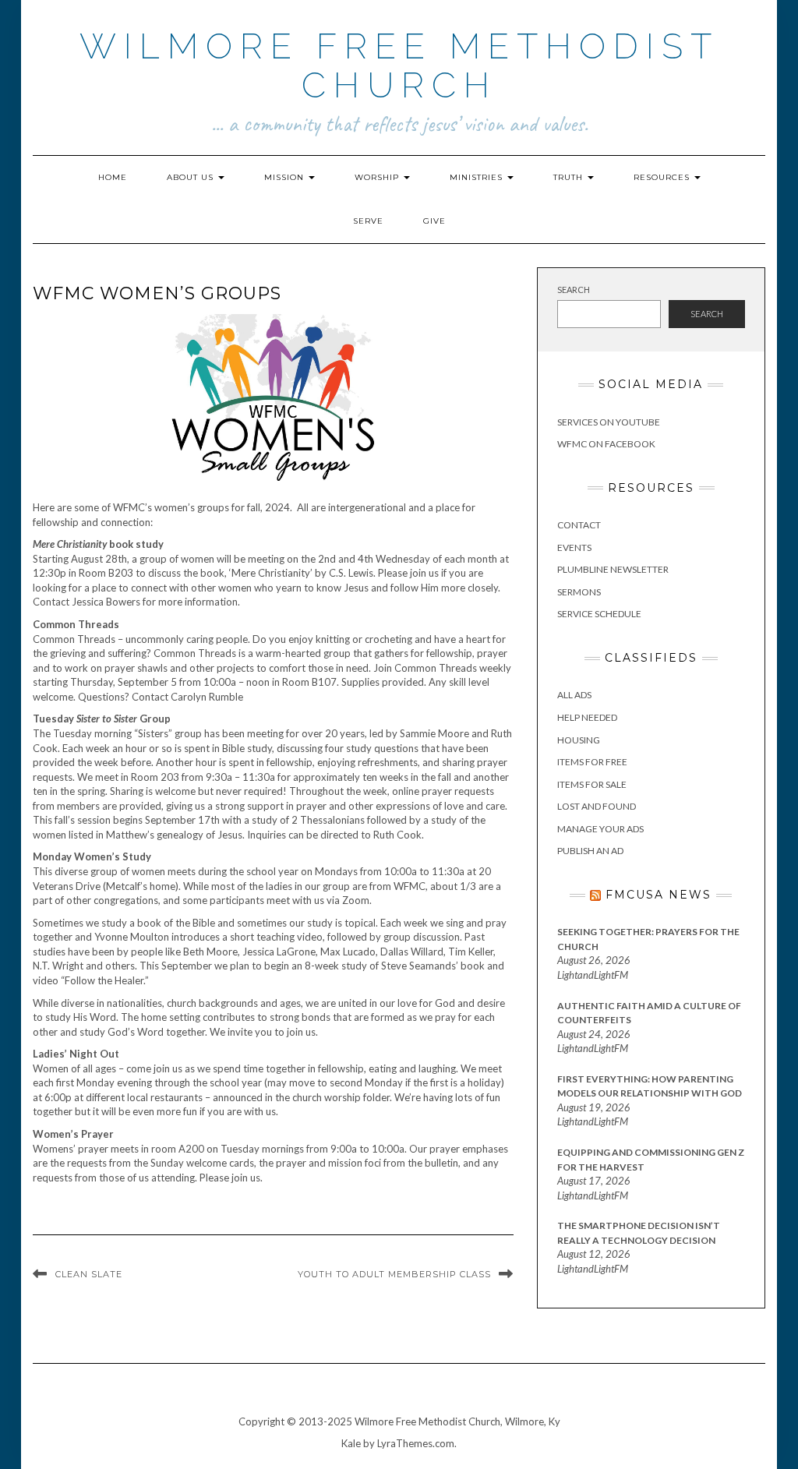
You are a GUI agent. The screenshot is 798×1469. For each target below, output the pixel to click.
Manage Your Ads (600, 829)
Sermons (579, 592)
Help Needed (587, 717)
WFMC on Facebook (606, 444)
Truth (569, 177)
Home (112, 177)
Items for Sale (592, 784)
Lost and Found (596, 806)
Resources (663, 177)
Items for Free (592, 762)
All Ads (574, 695)
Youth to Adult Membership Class (394, 1274)
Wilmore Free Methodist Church (399, 66)
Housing (578, 740)
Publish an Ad (590, 850)
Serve (368, 221)
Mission (285, 177)
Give (434, 221)
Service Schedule (599, 614)
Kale (351, 1443)
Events (574, 547)
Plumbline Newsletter (613, 569)
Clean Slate (88, 1274)
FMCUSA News (658, 895)
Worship (378, 177)
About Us (192, 177)
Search (573, 289)
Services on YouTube (608, 422)
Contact (579, 525)
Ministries (478, 177)
